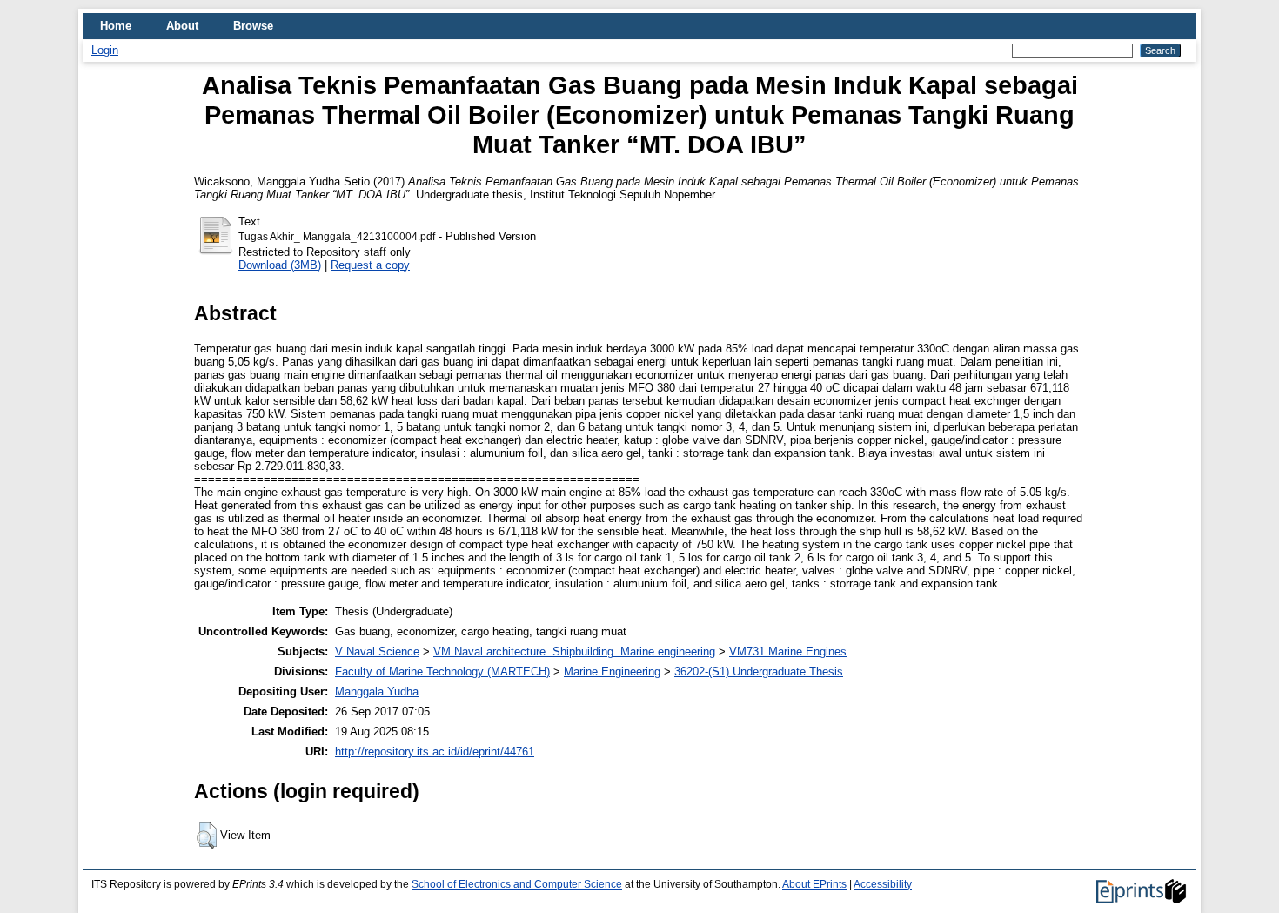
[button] (207, 835)
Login (104, 50)
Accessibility (883, 884)
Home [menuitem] (115, 25)
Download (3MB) (279, 265)
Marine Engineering (612, 671)
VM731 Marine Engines (788, 651)
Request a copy (370, 265)
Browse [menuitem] (253, 25)
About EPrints (814, 884)
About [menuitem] (182, 25)
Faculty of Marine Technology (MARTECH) (442, 671)
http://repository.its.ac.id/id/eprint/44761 (434, 751)
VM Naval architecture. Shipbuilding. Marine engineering (574, 651)
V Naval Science (377, 651)
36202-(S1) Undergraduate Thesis (758, 671)
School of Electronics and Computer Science (517, 884)
